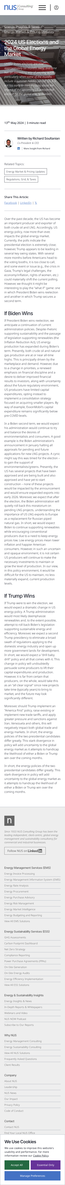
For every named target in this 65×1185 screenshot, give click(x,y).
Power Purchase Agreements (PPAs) (25, 961)
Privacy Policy (12, 1104)
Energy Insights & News (21, 26)
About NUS (10, 1081)
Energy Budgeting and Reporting (23, 915)
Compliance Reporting (17, 955)
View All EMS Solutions (17, 921)
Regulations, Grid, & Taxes (21, 179)
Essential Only (45, 1165)
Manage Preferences (32, 1175)
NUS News (10, 1093)
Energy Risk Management (19, 903)
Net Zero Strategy (14, 949)
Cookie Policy (40, 1155)
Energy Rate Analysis (16, 885)
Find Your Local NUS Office (19, 1133)
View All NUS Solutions (17, 1053)
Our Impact (11, 1099)
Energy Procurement (16, 891)
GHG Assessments (15, 937)
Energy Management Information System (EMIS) (32, 879)
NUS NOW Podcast (15, 1019)
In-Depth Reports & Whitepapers (23, 1007)
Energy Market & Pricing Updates (29, 31)
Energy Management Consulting (23, 1041)
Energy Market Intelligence (19, 909)
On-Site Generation (15, 967)
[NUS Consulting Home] (18, 7)
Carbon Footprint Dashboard (21, 943)
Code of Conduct (13, 1110)
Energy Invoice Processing (19, 873)
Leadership (10, 1087)
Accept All (17, 1165)
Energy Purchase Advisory (19, 897)
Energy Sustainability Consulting (22, 1047)
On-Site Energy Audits (17, 973)
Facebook (10, 203)
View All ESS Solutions (16, 985)
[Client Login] (55, 7)
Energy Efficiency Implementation (23, 979)
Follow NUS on (17, 851)
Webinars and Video (15, 1013)
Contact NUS (11, 1127)
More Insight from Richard (37, 148)
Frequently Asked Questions (20, 1059)
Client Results (12, 1065)
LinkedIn (26, 203)
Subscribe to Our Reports (19, 1025)
